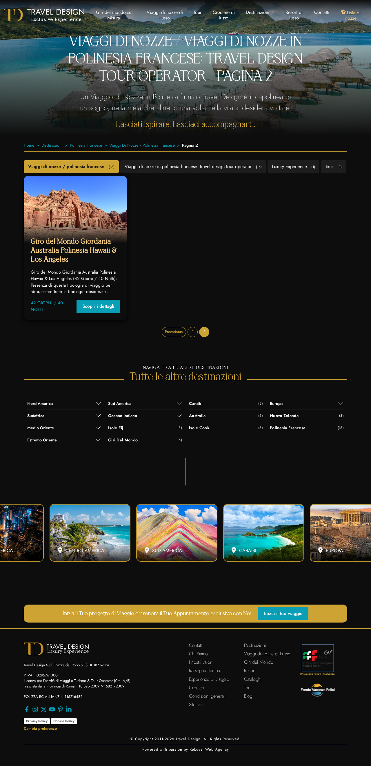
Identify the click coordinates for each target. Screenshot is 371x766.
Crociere (197, 687)
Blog (248, 696)
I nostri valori (200, 662)
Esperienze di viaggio (209, 679)
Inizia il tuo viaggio (283, 613)
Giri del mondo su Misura (113, 15)
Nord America (40, 403)
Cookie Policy (63, 721)
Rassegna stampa (204, 670)
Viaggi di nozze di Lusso (165, 15)
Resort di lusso (294, 15)
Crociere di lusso (224, 15)
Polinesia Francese (86, 145)
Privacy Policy (37, 721)
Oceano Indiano (122, 416)
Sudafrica (35, 416)
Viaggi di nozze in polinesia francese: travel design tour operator (193, 166)
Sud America (119, 403)
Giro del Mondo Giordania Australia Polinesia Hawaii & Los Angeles (74, 250)
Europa (276, 403)
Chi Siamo (198, 653)
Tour (197, 12)
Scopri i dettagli (98, 306)
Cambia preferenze (40, 728)
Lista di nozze (353, 15)
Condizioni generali (207, 696)
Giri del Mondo (258, 662)
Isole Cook (226, 428)
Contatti (321, 12)
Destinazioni (52, 145)
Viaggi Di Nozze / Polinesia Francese (142, 145)
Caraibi (226, 403)
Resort (249, 670)
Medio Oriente (40, 428)
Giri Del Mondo (145, 440)
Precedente (174, 331)
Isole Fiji (145, 428)
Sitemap (196, 704)
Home (29, 145)
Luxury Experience (293, 166)
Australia (226, 416)
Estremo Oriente (42, 440)
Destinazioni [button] (258, 12)
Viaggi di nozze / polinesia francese (71, 166)
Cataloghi (252, 679)
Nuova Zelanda (307, 416)
